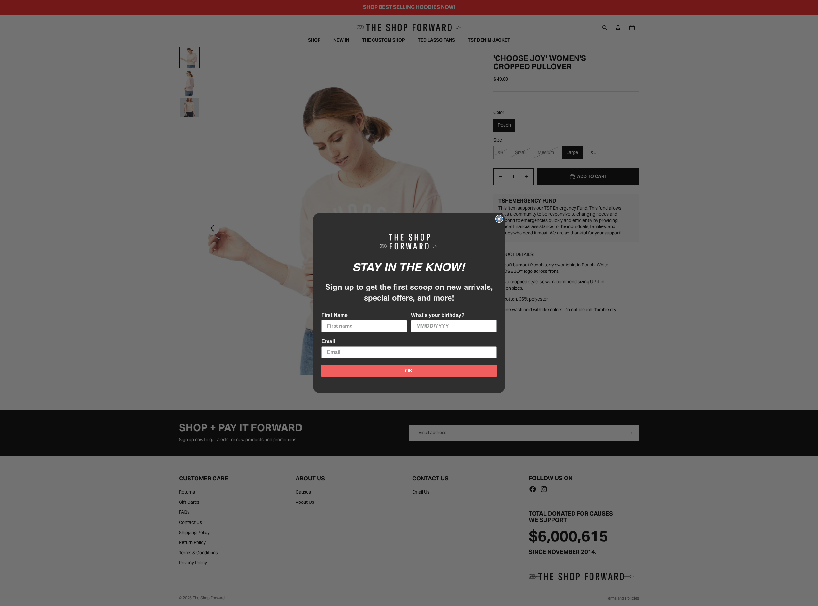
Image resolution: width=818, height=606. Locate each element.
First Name (334, 315)
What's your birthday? (438, 315)
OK (409, 370)
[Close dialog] (499, 219)
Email (328, 341)
